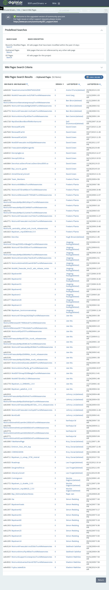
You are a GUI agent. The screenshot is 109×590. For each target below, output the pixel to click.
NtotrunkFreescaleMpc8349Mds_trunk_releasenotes (25, 354)
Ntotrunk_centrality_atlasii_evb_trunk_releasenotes (25, 228)
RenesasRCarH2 (18, 132)
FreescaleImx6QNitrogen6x (22, 148)
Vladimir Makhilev (73, 557)
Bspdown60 (16, 520)
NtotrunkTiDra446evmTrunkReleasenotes (29, 190)
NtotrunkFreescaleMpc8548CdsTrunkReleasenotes (24, 344)
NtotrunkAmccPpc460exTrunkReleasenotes (29, 551)
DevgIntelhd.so (17, 468)
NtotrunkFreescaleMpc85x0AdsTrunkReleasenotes (24, 396)
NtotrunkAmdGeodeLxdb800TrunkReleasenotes (31, 363)
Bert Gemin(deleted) (74, 116)
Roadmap (15, 462)
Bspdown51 (16, 284)
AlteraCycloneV (17, 473)
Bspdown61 (16, 515)
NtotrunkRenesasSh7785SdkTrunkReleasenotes (31, 195)
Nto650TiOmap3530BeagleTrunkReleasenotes (30, 373)
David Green (71, 127)
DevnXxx (15, 237)
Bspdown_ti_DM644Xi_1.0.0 (22, 384)
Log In (97, 10)
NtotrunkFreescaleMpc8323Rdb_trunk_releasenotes (25, 359)
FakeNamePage (17, 441)
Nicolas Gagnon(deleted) (73, 479)
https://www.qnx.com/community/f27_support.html (35, 21)
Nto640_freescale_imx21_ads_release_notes (30, 268)
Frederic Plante (72, 179)
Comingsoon (16, 478)
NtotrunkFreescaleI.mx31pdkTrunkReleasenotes (31, 410)
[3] (100, 84)
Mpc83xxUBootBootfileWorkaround (26, 121)
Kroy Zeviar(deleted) (74, 441)
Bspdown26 (16, 300)
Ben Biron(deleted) (74, 100)
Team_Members (18, 179)
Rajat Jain (70, 494)
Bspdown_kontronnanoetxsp (23, 310)
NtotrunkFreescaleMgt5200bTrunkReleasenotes (31, 106)
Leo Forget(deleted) (74, 462)
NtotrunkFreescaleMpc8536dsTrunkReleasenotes (32, 347)
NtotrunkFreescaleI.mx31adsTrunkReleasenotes (31, 111)
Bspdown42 (16, 289)
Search (9, 47)
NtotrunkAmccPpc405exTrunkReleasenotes (29, 116)
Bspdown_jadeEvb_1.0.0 (21, 389)
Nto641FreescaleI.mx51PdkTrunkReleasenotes (31, 95)
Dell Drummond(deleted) (75, 122)
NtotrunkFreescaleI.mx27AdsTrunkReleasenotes (31, 216)
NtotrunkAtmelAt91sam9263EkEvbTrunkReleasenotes (26, 428)
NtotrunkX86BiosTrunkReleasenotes (26, 184)
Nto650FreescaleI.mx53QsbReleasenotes (28, 142)
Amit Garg (70, 95)
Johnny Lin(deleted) (74, 394)
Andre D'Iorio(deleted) (75, 90)
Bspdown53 (16, 525)
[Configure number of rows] (101, 76)
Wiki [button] (55, 3)
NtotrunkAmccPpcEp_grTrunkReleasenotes (29, 368)
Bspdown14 (16, 541)
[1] (79, 84)
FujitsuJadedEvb (18, 567)
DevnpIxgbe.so (17, 153)
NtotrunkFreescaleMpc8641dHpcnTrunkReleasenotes (25, 202)
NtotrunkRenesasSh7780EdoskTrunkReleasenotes (24, 323)
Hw (12, 499)
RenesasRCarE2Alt (19, 137)
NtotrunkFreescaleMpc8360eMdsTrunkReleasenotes (25, 254)
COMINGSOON (17, 452)
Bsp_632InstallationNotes (22, 494)
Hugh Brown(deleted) (75, 237)
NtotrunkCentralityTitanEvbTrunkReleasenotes (31, 258)
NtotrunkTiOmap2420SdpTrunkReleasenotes (30, 315)
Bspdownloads (17, 504)
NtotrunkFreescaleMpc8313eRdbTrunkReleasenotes (25, 207)
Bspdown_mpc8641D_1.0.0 (22, 489)
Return (101, 580)
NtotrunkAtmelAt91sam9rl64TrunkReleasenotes (31, 263)
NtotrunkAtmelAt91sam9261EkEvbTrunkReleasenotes (26, 433)
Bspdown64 (16, 273)
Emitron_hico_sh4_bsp (21, 447)
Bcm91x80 (15, 415)
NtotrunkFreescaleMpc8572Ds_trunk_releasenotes (24, 338)
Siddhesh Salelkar (73, 546)
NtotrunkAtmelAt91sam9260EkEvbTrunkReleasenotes (26, 438)
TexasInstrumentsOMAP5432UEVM (25, 90)
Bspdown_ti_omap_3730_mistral (25, 457)
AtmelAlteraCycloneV (20, 174)
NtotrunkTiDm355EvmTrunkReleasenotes (29, 247)
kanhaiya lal (71, 420)
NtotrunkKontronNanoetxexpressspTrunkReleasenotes (26, 102)
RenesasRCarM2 (18, 127)
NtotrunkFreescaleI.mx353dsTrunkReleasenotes (31, 546)
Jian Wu (69, 315)
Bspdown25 (16, 530)
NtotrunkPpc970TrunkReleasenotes (26, 331)
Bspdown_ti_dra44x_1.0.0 (22, 483)
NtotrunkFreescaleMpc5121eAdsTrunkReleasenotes (25, 213)
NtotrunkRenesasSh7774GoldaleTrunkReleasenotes (25, 328)
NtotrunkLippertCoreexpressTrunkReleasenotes (31, 557)
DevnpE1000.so (17, 158)
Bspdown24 (16, 536)
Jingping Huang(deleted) (72, 243)
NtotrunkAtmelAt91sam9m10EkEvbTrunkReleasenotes (26, 422)
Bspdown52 (16, 279)
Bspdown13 (16, 305)
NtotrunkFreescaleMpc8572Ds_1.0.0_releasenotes (32, 405)
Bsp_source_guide (19, 169)
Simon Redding (72, 499)
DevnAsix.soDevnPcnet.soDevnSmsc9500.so (29, 163)
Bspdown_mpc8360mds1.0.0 (23, 231)
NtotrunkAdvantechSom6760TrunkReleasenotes (32, 562)
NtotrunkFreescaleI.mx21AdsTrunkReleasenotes (31, 221)
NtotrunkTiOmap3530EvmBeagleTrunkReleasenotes (25, 244)
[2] (27, 84)
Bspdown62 (16, 509)
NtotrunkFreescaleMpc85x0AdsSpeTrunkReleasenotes (26, 401)
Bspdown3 (15, 294)
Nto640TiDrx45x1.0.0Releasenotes (25, 378)
